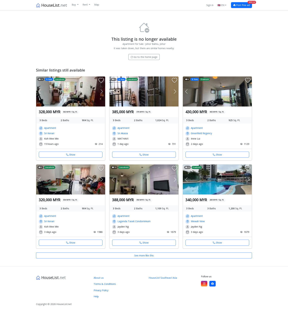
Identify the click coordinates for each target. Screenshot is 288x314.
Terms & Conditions (105, 284)
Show (72, 154)
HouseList (53, 5)
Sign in (210, 5)
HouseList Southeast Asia (163, 277)
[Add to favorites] (101, 80)
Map (96, 4)
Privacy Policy (101, 290)
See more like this (144, 255)
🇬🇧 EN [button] (221, 5)
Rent (85, 4)
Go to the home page (145, 56)
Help (96, 296)
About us (99, 277)
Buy (74, 4)
